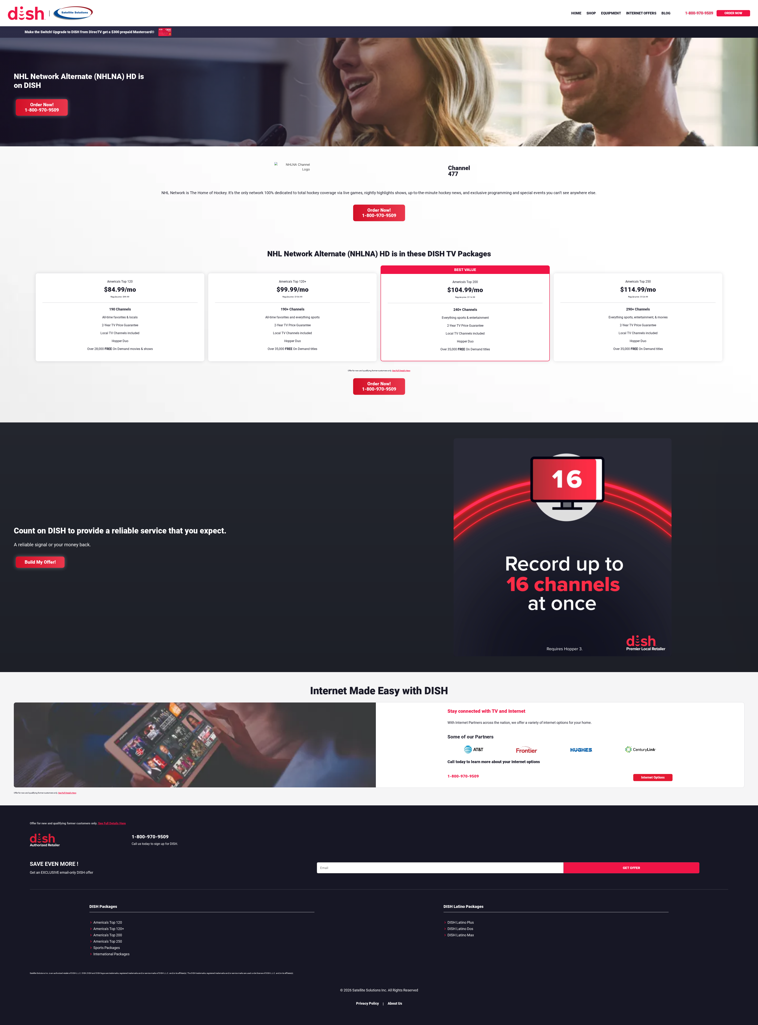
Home (576, 13)
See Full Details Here (401, 371)
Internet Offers (641, 13)
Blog (665, 13)
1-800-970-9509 (150, 837)
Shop (591, 13)
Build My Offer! (40, 562)
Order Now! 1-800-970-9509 (42, 107)
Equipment (611, 13)
